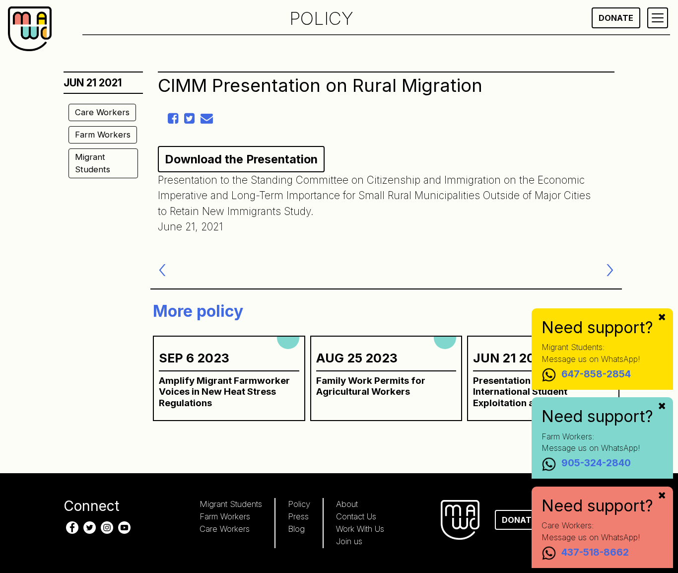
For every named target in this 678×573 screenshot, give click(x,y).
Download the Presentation (241, 159)
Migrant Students (92, 163)
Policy (299, 504)
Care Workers (102, 112)
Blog (296, 529)
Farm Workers (103, 135)
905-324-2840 (596, 463)
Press (298, 516)
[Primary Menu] (657, 17)
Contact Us (356, 516)
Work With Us (360, 529)
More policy (198, 311)
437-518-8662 (595, 552)
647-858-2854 (596, 374)
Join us (349, 541)
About (347, 504)
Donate (616, 18)
